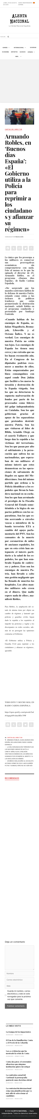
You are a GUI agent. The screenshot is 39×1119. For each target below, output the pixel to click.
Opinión (30, 52)
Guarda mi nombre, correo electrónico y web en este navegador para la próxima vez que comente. (19, 995)
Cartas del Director (14, 737)
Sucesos (22, 52)
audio (22, 740)
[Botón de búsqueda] (8, 36)
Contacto (32, 1116)
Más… (17, 56)
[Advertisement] (19, 81)
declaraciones (16, 742)
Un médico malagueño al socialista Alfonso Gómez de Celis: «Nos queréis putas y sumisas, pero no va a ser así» (19, 763)
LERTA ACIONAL (19, 19)
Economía (5, 52)
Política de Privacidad (20, 1116)
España (5, 47)
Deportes (14, 52)
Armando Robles (13, 740)
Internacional (19, 47)
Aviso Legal (7, 1116)
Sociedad (33, 47)
